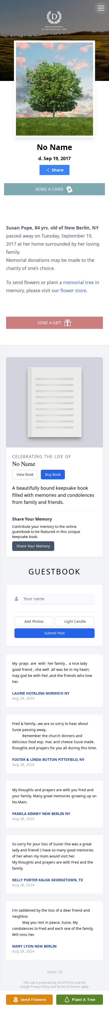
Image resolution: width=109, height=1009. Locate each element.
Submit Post (54, 633)
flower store (73, 290)
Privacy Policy (40, 986)
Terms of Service (68, 986)
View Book (24, 474)
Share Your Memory (33, 546)
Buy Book (53, 474)
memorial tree (78, 282)
